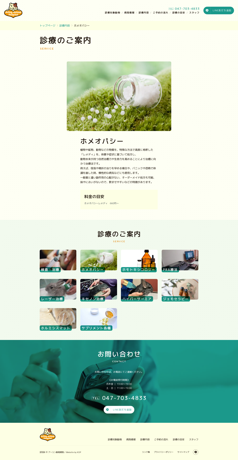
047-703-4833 (187, 9)
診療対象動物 (112, 12)
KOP (79, 452)
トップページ (47, 25)
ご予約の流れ (160, 12)
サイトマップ (183, 452)
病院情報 (129, 12)
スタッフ (194, 12)
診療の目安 (178, 12)
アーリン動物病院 (56, 452)
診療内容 (144, 12)
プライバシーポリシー (163, 452)
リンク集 (146, 452)
